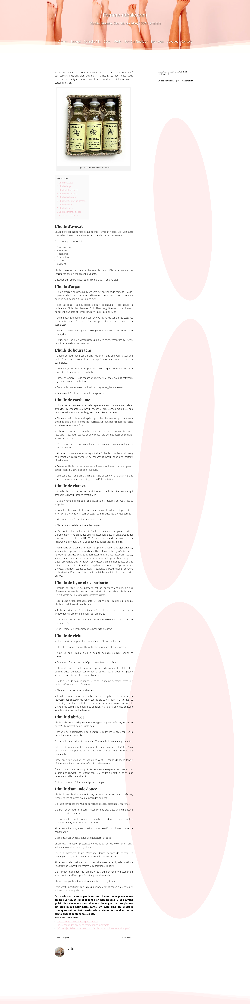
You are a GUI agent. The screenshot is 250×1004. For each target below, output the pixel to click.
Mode (117, 42)
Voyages (172, 42)
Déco (107, 42)
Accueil (63, 42)
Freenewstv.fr (187, 81)
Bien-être (157, 42)
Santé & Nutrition (136, 42)
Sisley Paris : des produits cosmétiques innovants (83, 924)
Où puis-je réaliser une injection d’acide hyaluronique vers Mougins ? (93, 928)
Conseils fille (92, 42)
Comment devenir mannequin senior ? (77, 921)
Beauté (76, 42)
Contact (186, 42)
